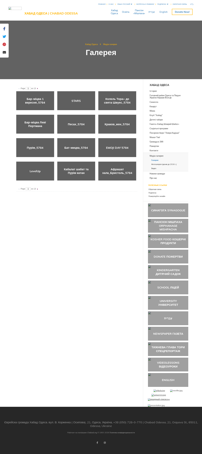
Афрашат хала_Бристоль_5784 (117, 171)
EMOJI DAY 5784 (117, 147)
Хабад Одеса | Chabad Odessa (51, 13)
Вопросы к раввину (145, 4)
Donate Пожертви (168, 256)
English (164, 11)
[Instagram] (105, 443)
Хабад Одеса (91, 44)
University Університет (168, 302)
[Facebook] (97, 443)
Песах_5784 (76, 124)
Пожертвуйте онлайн (182, 12)
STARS (76, 101)
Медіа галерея (110, 44)
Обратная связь (180, 4)
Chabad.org (92, 432)
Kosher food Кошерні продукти (168, 241)
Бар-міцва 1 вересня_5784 (35, 100)
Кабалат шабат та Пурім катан (76, 171)
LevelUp (35, 171)
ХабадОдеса (114, 12)
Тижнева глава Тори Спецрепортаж (168, 349)
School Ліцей (168, 287)
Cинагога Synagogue (168, 210)
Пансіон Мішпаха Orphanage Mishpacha (168, 225)
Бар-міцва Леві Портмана (35, 124)
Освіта (125, 11)
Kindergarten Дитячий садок (168, 272)
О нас (111, 4)
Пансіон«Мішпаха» (139, 12)
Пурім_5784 (35, 147)
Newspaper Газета (168, 334)
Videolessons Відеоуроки (168, 364)
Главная (101, 4)
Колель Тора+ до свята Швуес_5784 (117, 100)
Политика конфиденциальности (122, 432)
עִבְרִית (152, 11)
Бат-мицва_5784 (76, 147)
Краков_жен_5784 (117, 124)
